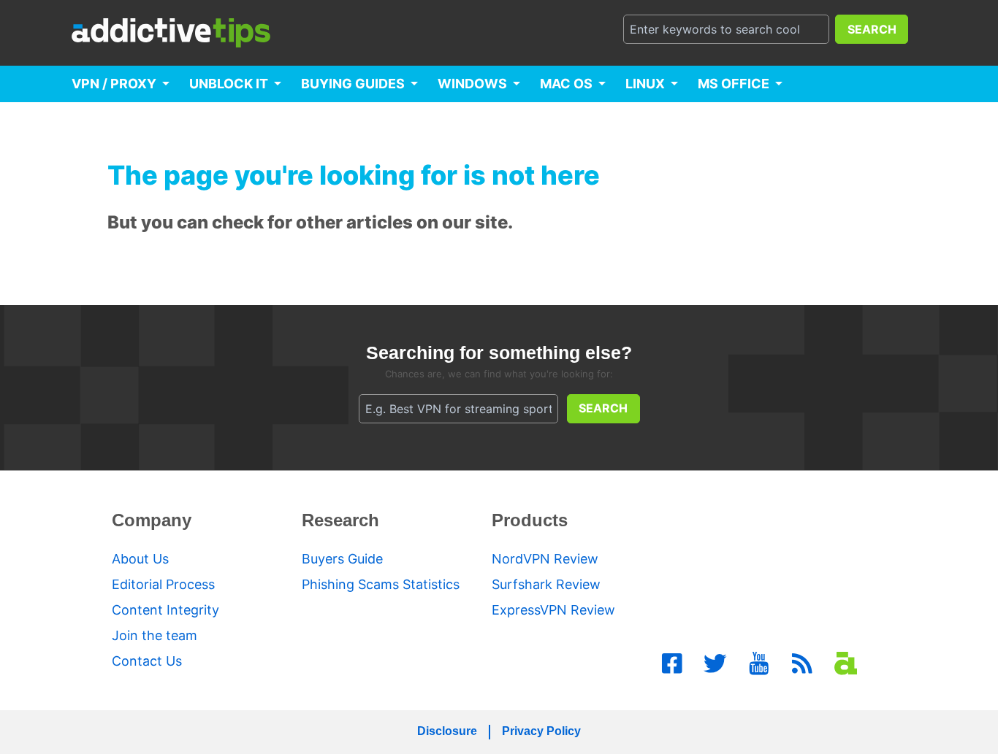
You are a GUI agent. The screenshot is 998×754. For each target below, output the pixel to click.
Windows (472, 83)
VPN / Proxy (114, 83)
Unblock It (228, 83)
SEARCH (871, 29)
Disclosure (447, 731)
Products (530, 520)
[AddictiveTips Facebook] (672, 663)
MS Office (733, 83)
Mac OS (566, 83)
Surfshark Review (546, 584)
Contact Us (147, 661)
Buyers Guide (342, 558)
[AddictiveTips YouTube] (759, 663)
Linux (645, 83)
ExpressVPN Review (553, 610)
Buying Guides (353, 83)
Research (340, 520)
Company (151, 520)
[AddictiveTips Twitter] (715, 663)
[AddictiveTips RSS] (802, 663)
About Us (140, 558)
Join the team (154, 635)
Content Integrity (165, 610)
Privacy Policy (541, 731)
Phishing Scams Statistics (381, 584)
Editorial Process (163, 584)
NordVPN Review (545, 558)
